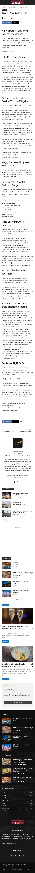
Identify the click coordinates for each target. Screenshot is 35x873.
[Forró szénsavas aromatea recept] (17, 616)
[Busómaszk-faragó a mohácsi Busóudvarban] (6, 495)
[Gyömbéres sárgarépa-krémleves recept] (17, 654)
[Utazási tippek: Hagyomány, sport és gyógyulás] (6, 565)
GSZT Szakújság (9, 18)
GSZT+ (7, 7)
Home (3, 7)
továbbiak (17, 599)
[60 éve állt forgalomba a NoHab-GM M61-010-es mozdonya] (6, 513)
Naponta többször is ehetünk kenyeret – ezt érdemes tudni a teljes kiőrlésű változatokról (23, 573)
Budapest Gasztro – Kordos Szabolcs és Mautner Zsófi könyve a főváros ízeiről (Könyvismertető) (22, 760)
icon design (10, 866)
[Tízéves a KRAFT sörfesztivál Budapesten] (6, 584)
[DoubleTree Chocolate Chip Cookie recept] (6, 780)
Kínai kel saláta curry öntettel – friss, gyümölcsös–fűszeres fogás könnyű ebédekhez (22, 770)
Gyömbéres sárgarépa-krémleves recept (17, 664)
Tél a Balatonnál (17, 502)
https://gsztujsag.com (17, 453)
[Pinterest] (17, 481)
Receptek (4, 628)
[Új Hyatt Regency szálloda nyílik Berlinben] (6, 593)
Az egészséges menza (8, 431)
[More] (21, 22)
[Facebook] (14, 481)
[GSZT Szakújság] (3, 18)
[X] (20, 481)
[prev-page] (3, 520)
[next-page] (5, 520)
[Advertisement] (17, 539)
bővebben (5, 641)
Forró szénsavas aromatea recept (15, 626)
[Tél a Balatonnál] (6, 504)
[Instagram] (15, 855)
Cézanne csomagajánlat (26, 431)
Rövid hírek (12, 7)
